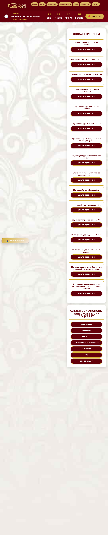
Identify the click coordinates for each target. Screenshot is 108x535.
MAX (86, 355)
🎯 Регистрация (94, 16)
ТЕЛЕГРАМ (86, 330)
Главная (34, 4)
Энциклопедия (52, 4)
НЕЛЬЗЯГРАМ (86, 324)
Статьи (42, 4)
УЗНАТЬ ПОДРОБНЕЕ (86, 49)
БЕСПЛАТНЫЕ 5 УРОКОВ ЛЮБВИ (86, 343)
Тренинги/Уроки (65, 4)
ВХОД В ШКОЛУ (86, 361)
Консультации (85, 4)
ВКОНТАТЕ (86, 337)
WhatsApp (86, 349)
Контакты (96, 4)
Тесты (76, 4)
